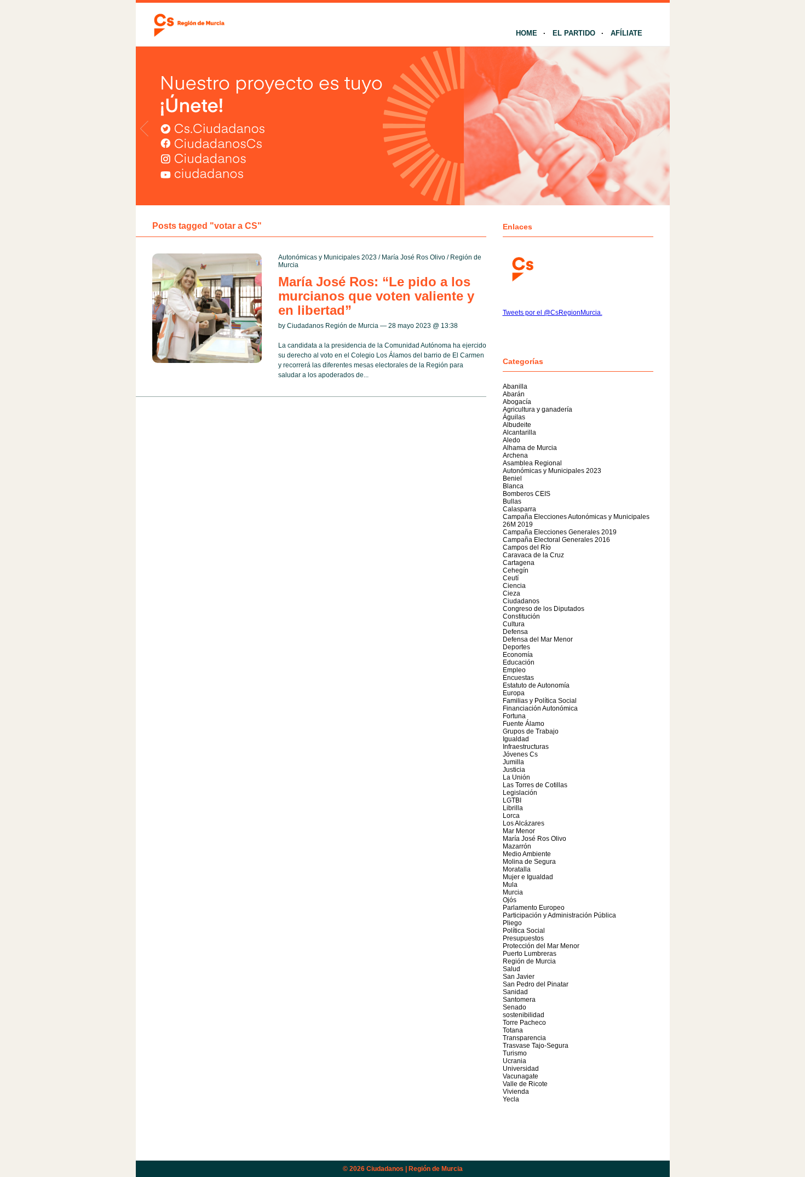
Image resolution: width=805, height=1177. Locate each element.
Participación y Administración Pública (559, 915)
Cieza (511, 593)
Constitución (521, 616)
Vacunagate (520, 1076)
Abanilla (515, 386)
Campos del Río (527, 547)
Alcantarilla (519, 432)
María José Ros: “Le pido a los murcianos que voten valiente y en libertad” (376, 296)
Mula (510, 884)
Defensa (515, 632)
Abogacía (517, 402)
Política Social (524, 930)
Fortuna (514, 716)
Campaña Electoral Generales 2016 (556, 540)
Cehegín (515, 570)
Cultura (514, 624)
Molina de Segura (529, 862)
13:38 (449, 326)
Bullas (512, 501)
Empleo (514, 670)
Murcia (513, 892)
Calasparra (519, 509)
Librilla (513, 808)
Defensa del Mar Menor (538, 639)
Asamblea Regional (532, 463)
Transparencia (524, 1038)
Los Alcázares (523, 823)
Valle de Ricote (525, 1084)
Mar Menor (519, 831)
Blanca (513, 486)
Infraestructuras (526, 747)
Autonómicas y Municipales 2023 (327, 257)
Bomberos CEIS (526, 494)
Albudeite (517, 425)
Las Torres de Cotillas (535, 785)
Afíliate (626, 33)
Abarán (514, 394)
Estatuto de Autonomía (536, 685)
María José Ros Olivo (413, 257)
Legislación (520, 793)
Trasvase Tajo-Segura (535, 1045)
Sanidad (515, 992)
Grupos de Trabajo (531, 731)
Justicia (514, 770)
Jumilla (513, 762)
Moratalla (517, 869)
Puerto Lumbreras (529, 953)
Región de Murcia (529, 961)
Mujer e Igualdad (528, 877)
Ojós (509, 900)
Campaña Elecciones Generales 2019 (560, 532)
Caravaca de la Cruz (533, 555)
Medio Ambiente (527, 854)
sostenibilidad (523, 1015)
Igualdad (516, 739)
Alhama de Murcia (530, 448)
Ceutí (511, 578)
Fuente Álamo (523, 724)
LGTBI (512, 800)
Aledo (511, 440)
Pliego (512, 923)
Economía (518, 655)
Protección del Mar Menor (541, 946)
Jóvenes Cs (520, 754)
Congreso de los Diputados (543, 609)
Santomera (519, 999)
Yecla (511, 1099)
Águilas (514, 417)
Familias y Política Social (540, 701)
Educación (518, 662)
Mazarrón (517, 846)
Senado (514, 1007)
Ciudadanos (521, 601)
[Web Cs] (522, 268)
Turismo (515, 1053)
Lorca (511, 816)
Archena (515, 455)
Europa (514, 693)
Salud (511, 969)
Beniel (512, 478)
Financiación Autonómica (540, 708)
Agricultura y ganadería (537, 409)
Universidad (521, 1068)
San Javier (518, 976)
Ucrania (514, 1061)
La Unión (516, 777)
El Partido (574, 33)
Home (526, 33)
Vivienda (516, 1091)
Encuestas (518, 678)
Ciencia (514, 586)
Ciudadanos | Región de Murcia (414, 1169)
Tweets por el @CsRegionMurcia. (552, 312)
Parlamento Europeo (534, 907)
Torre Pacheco (524, 1022)
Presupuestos (523, 938)
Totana (513, 1030)
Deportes (516, 647)
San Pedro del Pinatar (535, 984)
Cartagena (518, 563)
